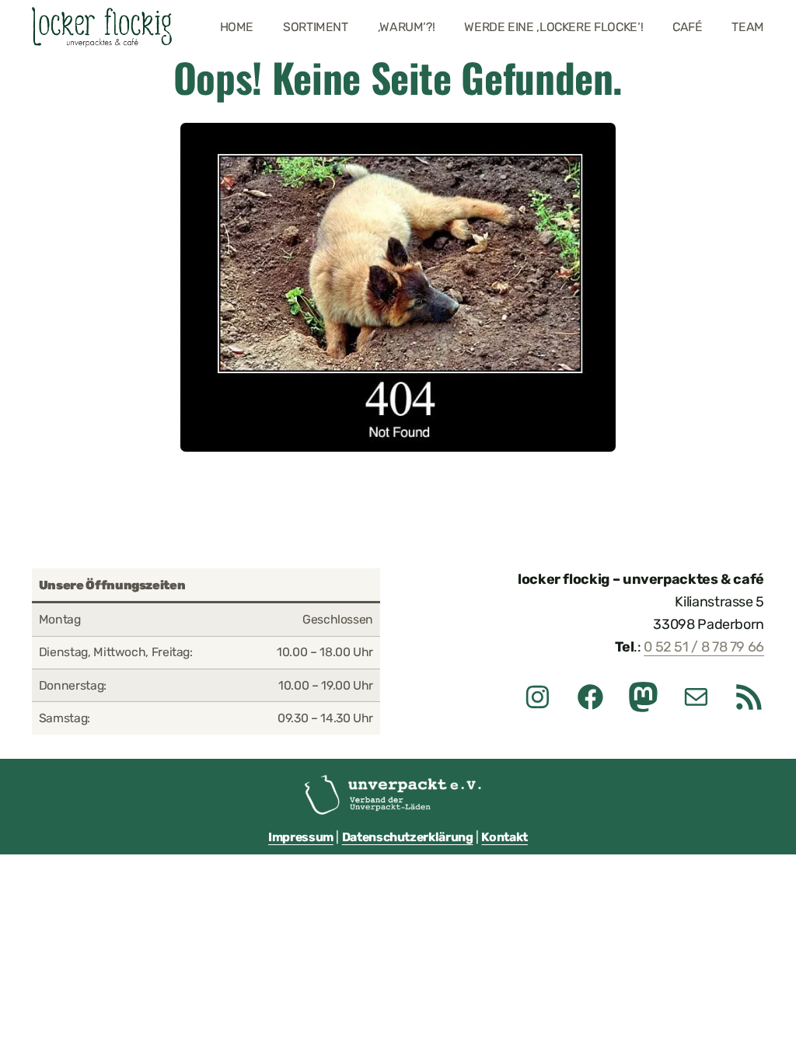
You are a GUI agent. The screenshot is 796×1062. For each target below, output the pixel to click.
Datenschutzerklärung (407, 837)
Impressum (300, 837)
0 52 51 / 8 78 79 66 (704, 646)
